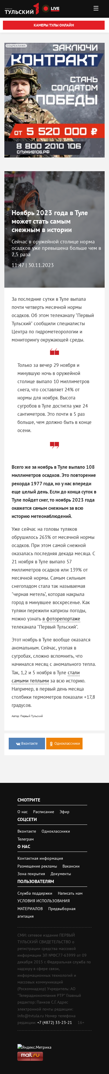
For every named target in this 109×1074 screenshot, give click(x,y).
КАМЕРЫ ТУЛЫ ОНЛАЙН (54, 25)
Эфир (64, 811)
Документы (61, 873)
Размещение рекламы (37, 866)
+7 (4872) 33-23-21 (54, 1022)
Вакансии (71, 866)
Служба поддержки (35, 893)
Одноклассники (56, 831)
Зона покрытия (31, 873)
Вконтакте (27, 831)
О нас (22, 811)
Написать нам (70, 893)
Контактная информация (40, 858)
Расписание (43, 811)
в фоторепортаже (61, 618)
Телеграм (25, 839)
